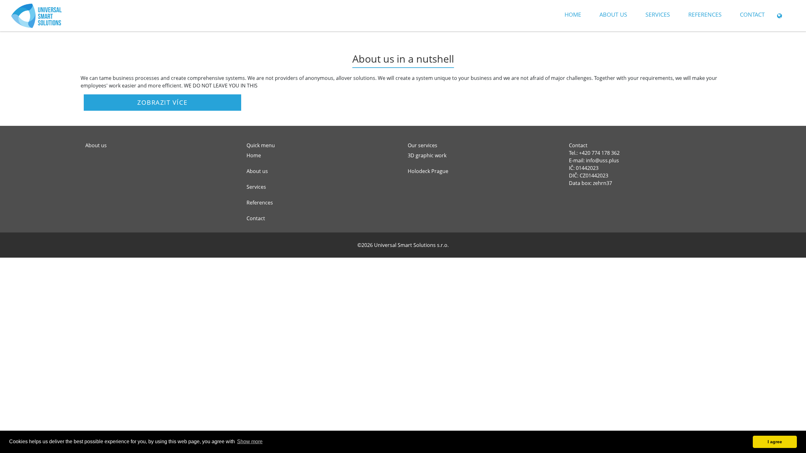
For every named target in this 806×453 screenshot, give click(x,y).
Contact (752, 14)
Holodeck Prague (428, 171)
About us (613, 14)
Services (657, 14)
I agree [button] (775, 441)
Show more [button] (250, 441)
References (705, 14)
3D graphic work (427, 155)
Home (573, 14)
